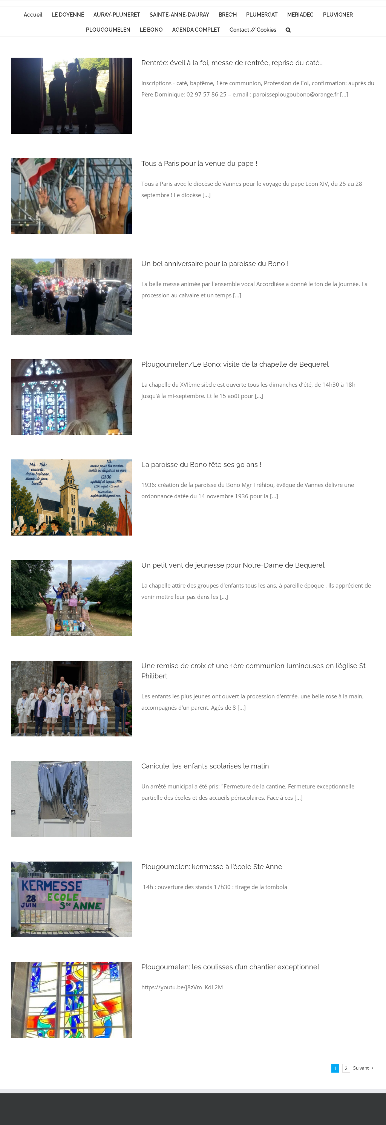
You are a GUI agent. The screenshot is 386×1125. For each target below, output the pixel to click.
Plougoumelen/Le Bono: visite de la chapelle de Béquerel (235, 364)
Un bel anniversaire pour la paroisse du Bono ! (215, 264)
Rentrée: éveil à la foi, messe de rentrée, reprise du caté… (232, 63)
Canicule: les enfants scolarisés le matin (205, 766)
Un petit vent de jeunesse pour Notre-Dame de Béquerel (233, 565)
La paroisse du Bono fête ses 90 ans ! (201, 464)
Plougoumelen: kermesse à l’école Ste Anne (211, 867)
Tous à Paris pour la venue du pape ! (199, 163)
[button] (288, 29)
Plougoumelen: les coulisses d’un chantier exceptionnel (230, 967)
